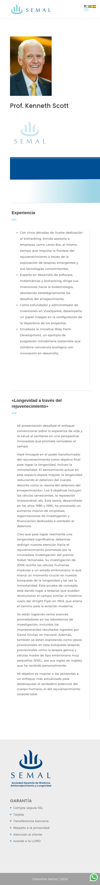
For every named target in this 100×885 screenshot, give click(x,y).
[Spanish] (94, 6)
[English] (86, 6)
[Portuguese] (90, 6)
